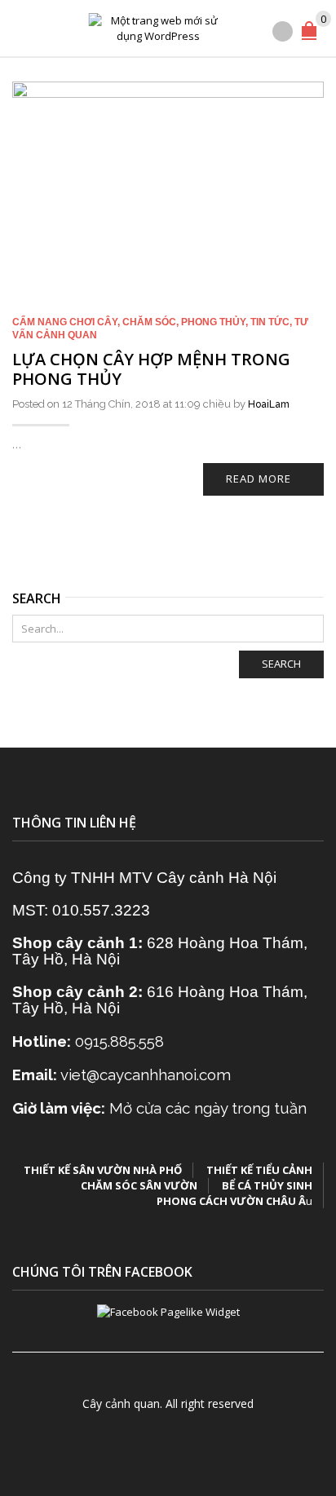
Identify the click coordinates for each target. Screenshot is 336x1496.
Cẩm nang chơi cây (64, 322)
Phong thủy (213, 322)
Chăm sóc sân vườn (139, 1185)
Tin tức (270, 322)
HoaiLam (269, 404)
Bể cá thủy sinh (267, 1185)
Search (281, 663)
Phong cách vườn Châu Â (231, 1201)
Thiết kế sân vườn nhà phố (103, 1170)
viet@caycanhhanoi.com (145, 1074)
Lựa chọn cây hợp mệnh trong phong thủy (151, 369)
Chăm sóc (149, 322)
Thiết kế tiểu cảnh (259, 1170)
